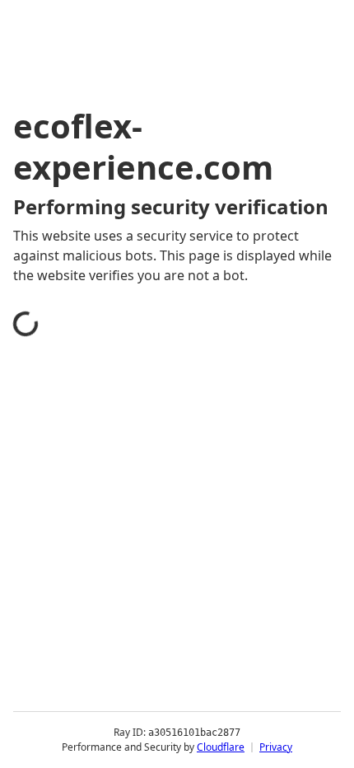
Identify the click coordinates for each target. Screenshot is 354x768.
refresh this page (86, 605)
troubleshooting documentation (134, 671)
